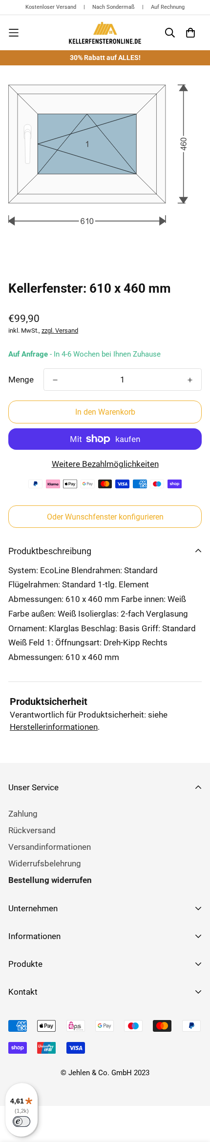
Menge (21, 379)
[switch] (21, 1121)
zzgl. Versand (60, 330)
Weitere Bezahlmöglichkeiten (105, 464)
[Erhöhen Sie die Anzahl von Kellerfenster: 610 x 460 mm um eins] (190, 380)
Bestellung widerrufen (50, 880)
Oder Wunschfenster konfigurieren (105, 516)
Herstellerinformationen (54, 727)
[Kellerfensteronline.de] (105, 32)
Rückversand (32, 830)
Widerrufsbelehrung (44, 863)
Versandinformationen (49, 847)
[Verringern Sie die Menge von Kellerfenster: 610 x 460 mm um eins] (55, 380)
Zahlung (23, 814)
